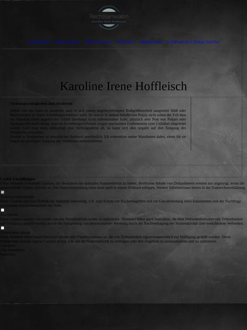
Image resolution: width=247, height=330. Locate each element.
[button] (123, 246)
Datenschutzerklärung (193, 42)
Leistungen (96, 42)
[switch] (2, 192)
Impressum (151, 42)
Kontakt (125, 42)
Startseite (38, 42)
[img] (109, 18)
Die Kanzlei (67, 42)
